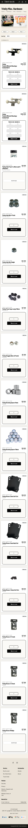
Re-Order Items (7, 774)
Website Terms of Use (6, 794)
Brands (19, 771)
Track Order (6, 776)
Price (21, 31)
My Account (6, 771)
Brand (13, 31)
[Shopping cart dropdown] (22, 2)
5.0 (17, 73)
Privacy (3, 786)
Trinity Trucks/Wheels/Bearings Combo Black (9, 66)
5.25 (10, 78)
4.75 (10, 73)
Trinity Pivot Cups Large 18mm (11, 309)
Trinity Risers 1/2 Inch (8, 684)
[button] (2, 2)
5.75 (10, 133)
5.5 (17, 128)
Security (3, 783)
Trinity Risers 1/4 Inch (8, 637)
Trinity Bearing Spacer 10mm (10, 449)
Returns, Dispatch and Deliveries (7, 789)
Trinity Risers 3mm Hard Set (10, 543)
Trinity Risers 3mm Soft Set (10, 496)
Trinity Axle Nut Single (8, 262)
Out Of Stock (14, 180)
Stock (4, 31)
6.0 (17, 78)
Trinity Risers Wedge (8, 730)
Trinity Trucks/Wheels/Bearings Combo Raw (9, 116)
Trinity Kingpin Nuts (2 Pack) (10, 356)
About (19, 774)
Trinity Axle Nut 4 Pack (8, 215)
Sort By (3, 36)
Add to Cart (14, 229)
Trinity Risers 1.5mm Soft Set (10, 590)
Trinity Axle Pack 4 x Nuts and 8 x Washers (11, 167)
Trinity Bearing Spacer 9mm (10, 403)
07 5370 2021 (14, 809)
